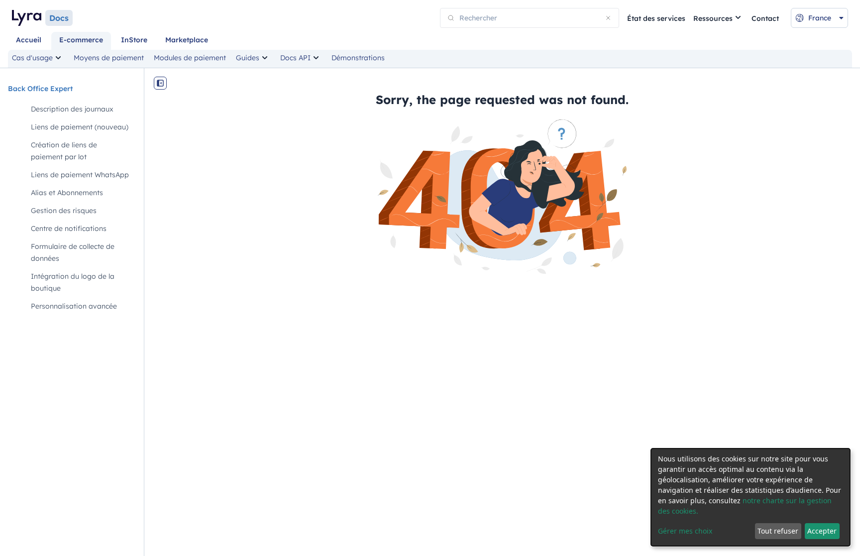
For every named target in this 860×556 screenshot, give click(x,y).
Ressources (713, 18)
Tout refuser (777, 531)
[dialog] (750, 497)
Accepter (822, 531)
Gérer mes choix (685, 531)
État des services (656, 18)
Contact (765, 18)
